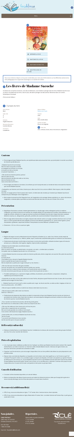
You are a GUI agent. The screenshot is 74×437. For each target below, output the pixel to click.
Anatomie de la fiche (36, 59)
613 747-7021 (5, 425)
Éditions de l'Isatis (42, 111)
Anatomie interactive (37, 64)
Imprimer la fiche (35, 54)
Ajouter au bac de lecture (33, 70)
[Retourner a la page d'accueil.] (18, 6)
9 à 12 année (30, 423)
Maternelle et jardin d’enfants (35, 417)
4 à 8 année (30, 421)
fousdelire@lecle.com (13, 430)
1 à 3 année (30, 419)
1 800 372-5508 (5, 427)
